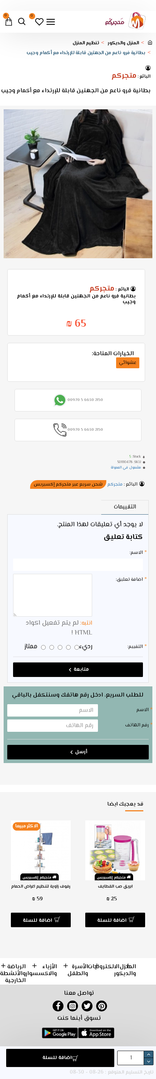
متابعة (81, 670)
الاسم (142, 710)
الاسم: (136, 552)
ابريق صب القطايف (115, 887)
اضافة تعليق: (129, 579)
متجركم (123, 76)
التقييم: (135, 646)
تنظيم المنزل (86, 43)
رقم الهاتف (137, 725)
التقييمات (125, 507)
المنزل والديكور (123, 43)
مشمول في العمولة (126, 467)
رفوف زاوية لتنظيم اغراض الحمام (40, 887)
